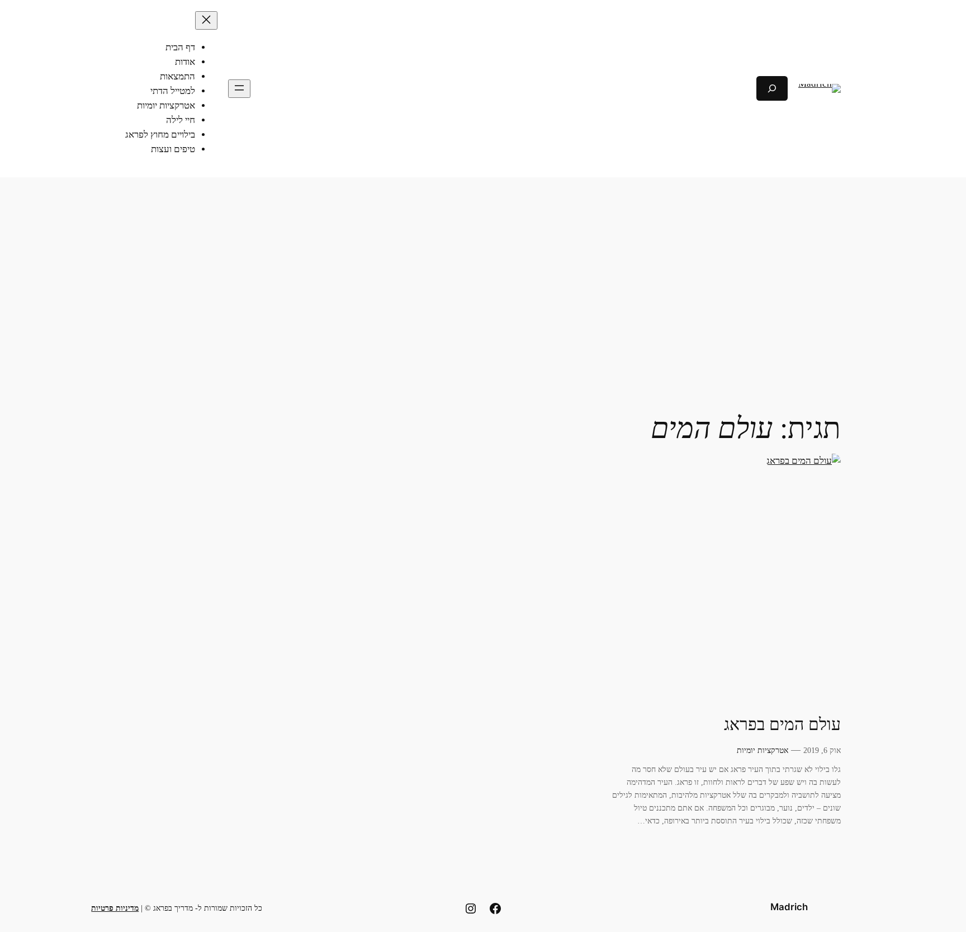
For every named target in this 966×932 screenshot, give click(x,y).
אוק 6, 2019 (822, 750)
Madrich (789, 906)
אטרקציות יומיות (762, 750)
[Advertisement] (483, 266)
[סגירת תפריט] (206, 20)
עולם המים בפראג (782, 724)
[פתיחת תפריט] (239, 88)
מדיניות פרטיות (115, 907)
